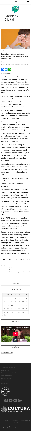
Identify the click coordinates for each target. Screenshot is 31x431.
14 (12, 305)
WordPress (3, 427)
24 (23, 309)
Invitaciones (4, 383)
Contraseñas (15, 420)
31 (23, 312)
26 (4, 312)
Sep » (5, 315)
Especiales (15, 422)
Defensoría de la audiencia (8, 367)
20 (8, 309)
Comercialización (5, 381)
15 (15, 305)
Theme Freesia (22, 426)
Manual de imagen (6, 378)
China (4, 64)
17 (23, 305)
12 (4, 305)
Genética (3, 51)
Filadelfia (8, 64)
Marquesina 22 (6, 420)
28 (12, 312)
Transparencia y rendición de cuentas (11, 373)
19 (4, 309)
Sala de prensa (5, 370)
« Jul (2, 315)
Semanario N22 (24, 420)
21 (12, 309)
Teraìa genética (24, 64)
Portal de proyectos (6, 375)
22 (15, 309)
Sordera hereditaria (15, 64)
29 (15, 312)
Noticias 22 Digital (12, 17)
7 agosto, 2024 (5, 62)
